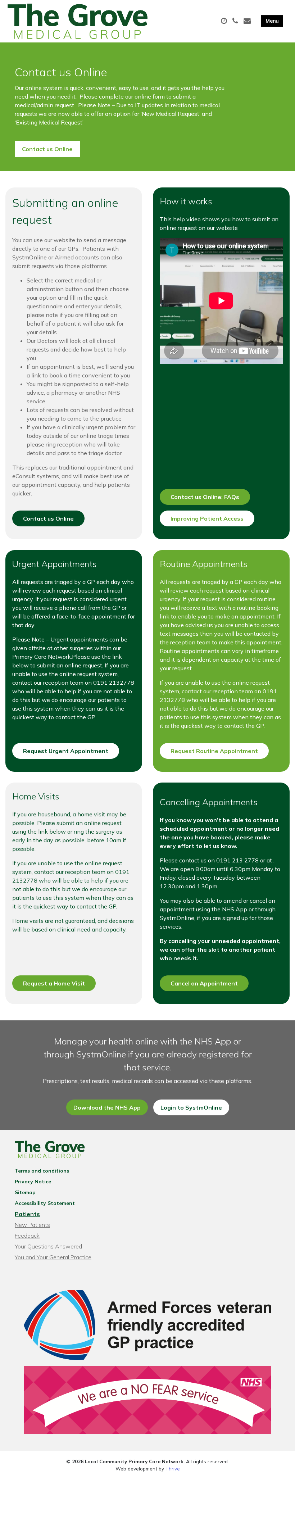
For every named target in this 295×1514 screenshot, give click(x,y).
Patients (27, 1214)
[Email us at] (248, 21)
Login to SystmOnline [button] (191, 1107)
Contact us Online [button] (47, 149)
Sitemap (25, 1192)
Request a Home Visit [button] (54, 983)
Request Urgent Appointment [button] (65, 750)
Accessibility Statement (45, 1203)
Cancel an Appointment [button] (204, 983)
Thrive (172, 1468)
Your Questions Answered (48, 1246)
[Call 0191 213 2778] (236, 21)
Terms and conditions (42, 1171)
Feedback (27, 1235)
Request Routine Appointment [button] (214, 750)
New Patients (32, 1224)
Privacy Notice (33, 1181)
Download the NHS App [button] (107, 1107)
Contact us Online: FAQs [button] (205, 496)
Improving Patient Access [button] (207, 518)
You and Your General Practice (53, 1257)
